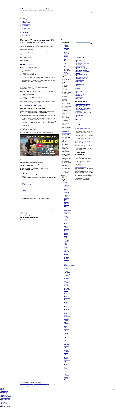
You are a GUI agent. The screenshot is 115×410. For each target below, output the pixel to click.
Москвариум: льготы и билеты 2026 (83, 157)
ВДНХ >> (78, 82)
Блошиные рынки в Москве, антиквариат (66, 200)
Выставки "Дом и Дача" (66, 217)
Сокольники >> (79, 81)
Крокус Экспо (25, 32)
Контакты (24, 36)
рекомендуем (79, 121)
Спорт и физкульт (66, 348)
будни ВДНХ (66, 203)
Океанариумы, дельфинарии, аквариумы (67, 318)
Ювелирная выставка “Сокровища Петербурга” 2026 (82, 141)
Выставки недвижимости (81, 74)
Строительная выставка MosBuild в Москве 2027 (66, 133)
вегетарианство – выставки (67, 211)
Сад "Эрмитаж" (66, 338)
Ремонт (65, 326)
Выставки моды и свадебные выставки (66, 244)
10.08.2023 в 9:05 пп (26, 173)
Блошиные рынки (26, 24)
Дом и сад (24, 34)
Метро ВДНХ (67, 298)
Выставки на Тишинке (66, 248)
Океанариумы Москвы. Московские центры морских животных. (84, 109)
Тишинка (24, 29)
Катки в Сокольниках (67, 281)
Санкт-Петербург (66, 341)
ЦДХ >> (78, 85)
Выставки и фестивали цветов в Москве (66, 234)
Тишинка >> (79, 88)
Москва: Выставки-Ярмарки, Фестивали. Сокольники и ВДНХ (35, 8)
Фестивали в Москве (26, 35)
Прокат (65, 324)
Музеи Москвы (65, 305)
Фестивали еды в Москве (67, 366)
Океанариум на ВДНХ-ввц (80, 167)
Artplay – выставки (66, 183)
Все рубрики (79, 98)
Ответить (24, 181)
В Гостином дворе (66, 205)
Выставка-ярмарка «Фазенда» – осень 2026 (67, 57)
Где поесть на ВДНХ (66, 257)
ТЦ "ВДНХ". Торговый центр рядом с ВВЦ (67, 359)
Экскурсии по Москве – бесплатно (83, 112)
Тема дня (66, 350)
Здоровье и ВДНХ (66, 269)
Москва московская (66, 300)
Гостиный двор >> (80, 84)
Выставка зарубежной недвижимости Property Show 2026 (67, 70)
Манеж (65, 296)
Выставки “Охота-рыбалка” (82, 77)
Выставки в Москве (26, 26)
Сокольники (24, 21)
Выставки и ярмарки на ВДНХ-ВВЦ (66, 239)
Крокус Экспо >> (80, 80)
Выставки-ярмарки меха (66, 254)
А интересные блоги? (66, 189)
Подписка (112, 389)
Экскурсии (66, 372)
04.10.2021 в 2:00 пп (26, 184)
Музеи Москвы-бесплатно (82, 106)
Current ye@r (23, 216)
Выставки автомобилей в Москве (67, 226)
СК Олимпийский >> (80, 87)
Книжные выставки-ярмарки (66, 285)
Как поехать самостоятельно (67, 279)
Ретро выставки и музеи (66, 329)
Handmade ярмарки (26, 28)
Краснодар (66, 288)
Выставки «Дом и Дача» (81, 61)
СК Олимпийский (67, 343)
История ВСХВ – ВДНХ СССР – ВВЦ (67, 273)
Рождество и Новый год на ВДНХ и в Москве (67, 334)
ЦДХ (65, 371)
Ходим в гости (65, 369)
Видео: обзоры (65, 214)
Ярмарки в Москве (26, 22)
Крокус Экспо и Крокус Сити (67, 291)
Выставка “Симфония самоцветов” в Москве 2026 (66, 47)
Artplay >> (78, 90)
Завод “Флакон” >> (80, 91)
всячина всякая (79, 97)
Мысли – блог (67, 309)
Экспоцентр (24, 31)
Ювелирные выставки (26, 25)
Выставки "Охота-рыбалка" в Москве (66, 221)
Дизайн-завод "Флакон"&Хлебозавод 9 (69, 265)
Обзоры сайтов (65, 314)
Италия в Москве (66, 276)
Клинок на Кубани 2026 (66, 53)
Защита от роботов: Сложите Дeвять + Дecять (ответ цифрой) (34, 198)
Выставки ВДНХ (25, 19)
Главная (23, 18)
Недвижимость (67, 310)
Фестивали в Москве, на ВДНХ (83, 104)
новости (65, 312)
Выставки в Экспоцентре (81, 78)
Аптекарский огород (66, 193)
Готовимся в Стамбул (66, 260)
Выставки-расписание (66, 250)
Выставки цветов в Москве (82, 70)
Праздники (66, 323)
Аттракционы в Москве (67, 195)
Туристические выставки (81, 75)
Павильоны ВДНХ (66, 321)
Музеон (65, 308)
